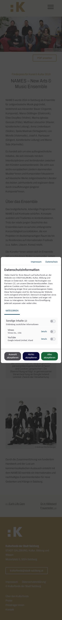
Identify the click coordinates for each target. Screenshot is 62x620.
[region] (31, 308)
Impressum (36, 262)
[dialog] (31, 310)
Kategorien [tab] (12, 310)
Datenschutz (51, 262)
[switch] (53, 321)
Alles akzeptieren (49, 356)
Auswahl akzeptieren (12, 356)
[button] (52, 321)
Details (44, 332)
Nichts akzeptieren (31, 356)
